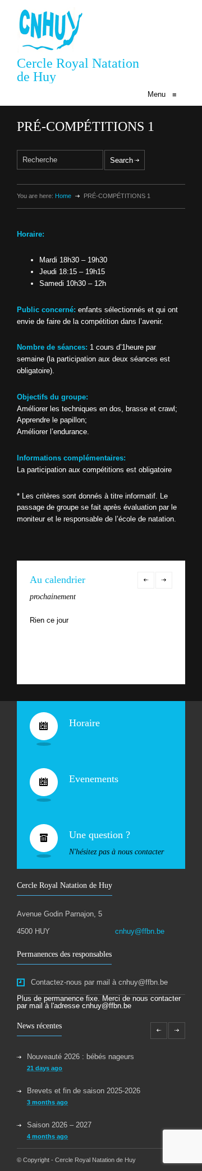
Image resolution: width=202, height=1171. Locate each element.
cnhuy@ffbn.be (139, 931)
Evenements (93, 778)
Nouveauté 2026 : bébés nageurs (80, 1056)
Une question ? (99, 834)
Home (63, 195)
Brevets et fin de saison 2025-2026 (83, 1091)
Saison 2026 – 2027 (59, 1125)
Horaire (84, 722)
